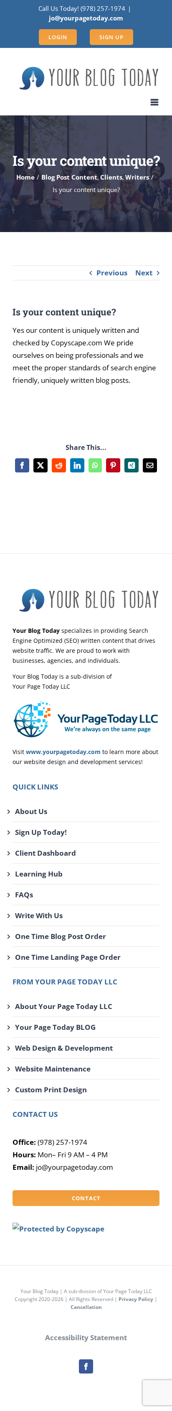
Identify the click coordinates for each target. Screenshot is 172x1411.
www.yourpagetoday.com (63, 752)
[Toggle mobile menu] (155, 102)
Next (143, 272)
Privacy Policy (136, 1299)
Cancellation (86, 1307)
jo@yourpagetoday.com (86, 18)
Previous (111, 272)
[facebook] (86, 1366)
